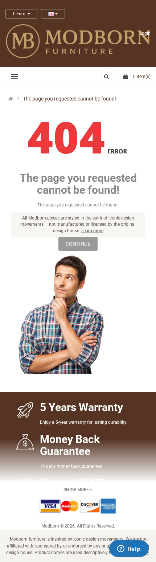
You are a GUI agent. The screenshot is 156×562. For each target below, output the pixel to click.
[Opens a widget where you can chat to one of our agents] (129, 549)
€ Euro (20, 13)
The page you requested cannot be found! (69, 99)
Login (145, 33)
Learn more (92, 230)
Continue (78, 244)
